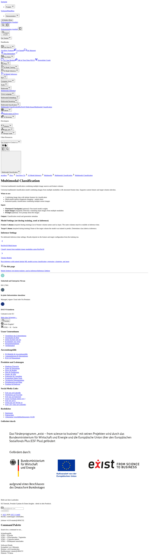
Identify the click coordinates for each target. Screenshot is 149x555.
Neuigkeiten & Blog (12, 338)
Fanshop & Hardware (12, 384)
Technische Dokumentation (14, 380)
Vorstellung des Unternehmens (15, 336)
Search (6, 33)
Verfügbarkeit (10, 346)
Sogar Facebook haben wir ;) (15, 399)
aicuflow (4, 175)
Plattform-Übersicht (12, 366)
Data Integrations (9, 54)
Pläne (9, 11)
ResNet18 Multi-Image (26, 107)
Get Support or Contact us (9, 142)
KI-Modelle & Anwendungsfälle (16, 354)
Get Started (4, 38)
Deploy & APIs (10, 374)
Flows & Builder (11, 370)
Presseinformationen (12, 344)
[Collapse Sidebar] (20, 29)
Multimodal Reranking (8, 101)
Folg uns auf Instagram (13, 397)
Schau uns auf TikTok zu (13, 403)
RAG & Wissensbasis (12, 358)
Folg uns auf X (10, 401)
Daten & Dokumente (12, 368)
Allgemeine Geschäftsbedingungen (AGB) (20, 417)
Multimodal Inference (8, 90)
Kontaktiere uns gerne (12, 342)
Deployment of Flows (11, 114)
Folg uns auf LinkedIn (13, 393)
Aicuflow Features (7, 50)
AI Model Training (9, 67)
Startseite (4, 2)
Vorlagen (4, 11)
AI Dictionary (8, 117)
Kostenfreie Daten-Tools (13, 378)
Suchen (6, 321)
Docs (11, 175)
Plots (5, 64)
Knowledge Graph (44, 60)
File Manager (31, 50)
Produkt (8, 7)
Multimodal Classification (9, 105)
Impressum (9, 413)
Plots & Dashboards (12, 372)
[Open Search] (3, 25)
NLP (2, 77)
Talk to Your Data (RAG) (26, 60)
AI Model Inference (10, 71)
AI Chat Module (9, 60)
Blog (12, 11)
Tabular (6, 110)
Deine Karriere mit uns (13, 340)
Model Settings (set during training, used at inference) (19, 271)
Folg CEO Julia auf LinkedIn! (15, 404)
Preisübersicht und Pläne (13, 382)
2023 (4, 515)
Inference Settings (44, 271)
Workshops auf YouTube (13, 395)
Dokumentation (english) (9, 22)
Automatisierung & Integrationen (16, 356)
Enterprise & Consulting (13, 376)
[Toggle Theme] (4, 145)
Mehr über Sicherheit (9, 317)
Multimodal (4, 88)
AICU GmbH (15, 515)
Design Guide (8, 133)
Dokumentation (11, 16)
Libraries (6, 126)
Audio (3, 85)
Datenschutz (9, 415)
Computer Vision (6, 81)
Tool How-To (7, 47)
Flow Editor (7, 57)
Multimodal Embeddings (8, 98)
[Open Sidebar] (7, 25)
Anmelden (5, 511)
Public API (7, 130)
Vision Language (6, 94)
